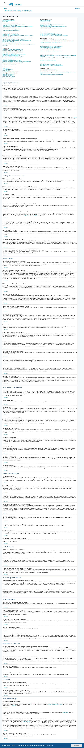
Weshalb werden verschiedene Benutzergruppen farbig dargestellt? (53, 26)
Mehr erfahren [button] (49, 745)
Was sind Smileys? (6, 70)
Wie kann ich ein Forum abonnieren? (47, 58)
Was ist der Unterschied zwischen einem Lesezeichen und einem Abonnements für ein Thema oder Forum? (58, 56)
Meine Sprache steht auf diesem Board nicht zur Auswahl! (13, 39)
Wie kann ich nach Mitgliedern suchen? (47, 49)
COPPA (75, 117)
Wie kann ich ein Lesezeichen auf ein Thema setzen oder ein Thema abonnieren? (55, 57)
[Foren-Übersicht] (13, 3)
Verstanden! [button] (76, 745)
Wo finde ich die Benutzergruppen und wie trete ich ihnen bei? (52, 24)
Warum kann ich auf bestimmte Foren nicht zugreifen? (12, 56)
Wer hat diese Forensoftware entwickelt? (48, 69)
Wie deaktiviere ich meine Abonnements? (48, 60)
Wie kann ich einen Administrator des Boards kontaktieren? (51, 74)
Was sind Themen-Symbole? (7, 77)
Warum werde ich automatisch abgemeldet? (10, 28)
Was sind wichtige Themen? (7, 75)
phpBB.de (35, 215)
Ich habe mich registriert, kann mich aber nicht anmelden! (13, 24)
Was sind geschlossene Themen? (8, 76)
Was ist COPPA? (5, 21)
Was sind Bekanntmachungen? (8, 74)
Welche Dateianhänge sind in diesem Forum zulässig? (50, 64)
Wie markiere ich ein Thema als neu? (9, 64)
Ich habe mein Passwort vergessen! (9, 27)
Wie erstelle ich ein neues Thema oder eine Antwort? (12, 49)
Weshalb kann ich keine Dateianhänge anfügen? (11, 57)
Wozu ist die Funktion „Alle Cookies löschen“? (11, 30)
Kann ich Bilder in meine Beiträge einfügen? (10, 71)
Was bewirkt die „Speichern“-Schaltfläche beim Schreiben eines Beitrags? (16, 61)
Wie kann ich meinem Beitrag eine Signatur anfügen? (12, 51)
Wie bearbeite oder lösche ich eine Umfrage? (11, 55)
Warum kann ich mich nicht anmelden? (9, 25)
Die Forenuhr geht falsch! (7, 36)
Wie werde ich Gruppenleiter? (46, 25)
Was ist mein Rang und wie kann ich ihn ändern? (11, 42)
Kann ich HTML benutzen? (7, 69)
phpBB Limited (26, 215)
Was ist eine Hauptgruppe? (45, 27)
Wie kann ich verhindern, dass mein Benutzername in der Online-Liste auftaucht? (17, 35)
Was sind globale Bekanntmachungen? (10, 73)
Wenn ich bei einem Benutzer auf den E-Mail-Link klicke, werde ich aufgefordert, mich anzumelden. (18, 44)
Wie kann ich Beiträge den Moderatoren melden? (12, 60)
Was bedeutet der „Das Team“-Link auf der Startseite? (50, 28)
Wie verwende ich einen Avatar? (8, 41)
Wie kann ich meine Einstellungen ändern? (10, 34)
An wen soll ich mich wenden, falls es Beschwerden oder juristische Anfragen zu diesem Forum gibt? (58, 73)
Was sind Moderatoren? (45, 21)
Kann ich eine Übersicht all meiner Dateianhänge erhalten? (51, 65)
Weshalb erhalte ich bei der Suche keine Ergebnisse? (50, 47)
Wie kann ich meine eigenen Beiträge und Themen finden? (51, 51)
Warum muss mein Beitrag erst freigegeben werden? (12, 62)
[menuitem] (5, 8)
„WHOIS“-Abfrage (26, 721)
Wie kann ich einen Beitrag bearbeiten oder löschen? (12, 50)
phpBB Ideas (65, 712)
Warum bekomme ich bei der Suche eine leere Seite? (50, 48)
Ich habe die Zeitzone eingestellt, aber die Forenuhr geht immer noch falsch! (17, 37)
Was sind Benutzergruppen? (45, 22)
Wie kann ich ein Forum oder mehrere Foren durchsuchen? (51, 46)
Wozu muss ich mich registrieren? (8, 20)
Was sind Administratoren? (45, 20)
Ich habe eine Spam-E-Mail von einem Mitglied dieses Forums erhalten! (54, 35)
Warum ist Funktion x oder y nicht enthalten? (49, 70)
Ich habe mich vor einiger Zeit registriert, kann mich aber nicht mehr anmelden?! (17, 26)
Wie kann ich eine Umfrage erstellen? (9, 53)
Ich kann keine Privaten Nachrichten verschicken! (49, 33)
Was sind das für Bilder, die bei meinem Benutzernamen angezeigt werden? (16, 40)
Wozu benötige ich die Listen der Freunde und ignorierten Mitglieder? (53, 39)
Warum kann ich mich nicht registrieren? (10, 22)
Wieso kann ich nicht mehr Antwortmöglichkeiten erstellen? (14, 54)
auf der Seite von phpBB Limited (55, 704)
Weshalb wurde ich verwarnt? (8, 59)
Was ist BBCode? (5, 68)
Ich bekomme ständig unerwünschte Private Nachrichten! (51, 34)
